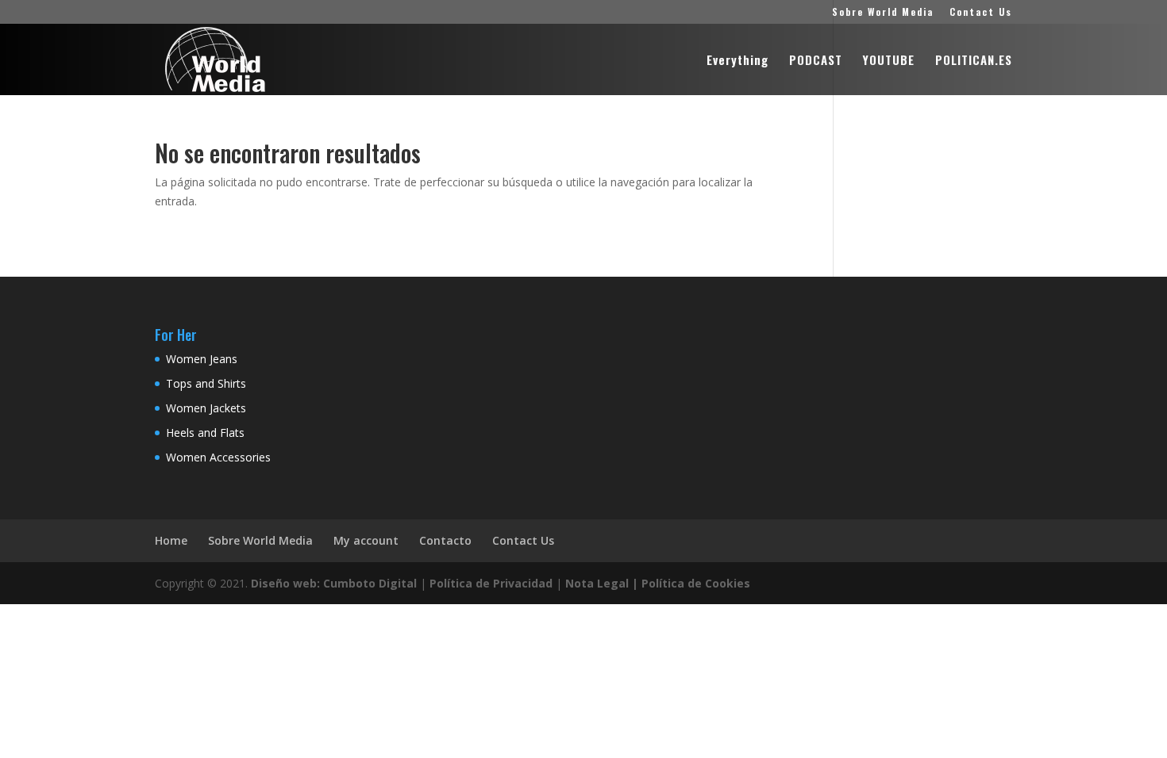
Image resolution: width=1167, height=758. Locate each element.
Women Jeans (201, 358)
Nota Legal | (601, 583)
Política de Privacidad (491, 583)
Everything (737, 61)
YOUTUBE (889, 61)
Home (171, 540)
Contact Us (980, 12)
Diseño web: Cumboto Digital (334, 583)
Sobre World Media (883, 12)
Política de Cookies (695, 583)
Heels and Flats (205, 432)
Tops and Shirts (206, 383)
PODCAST (815, 61)
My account (366, 540)
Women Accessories (218, 457)
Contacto (445, 540)
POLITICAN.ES (973, 61)
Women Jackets (206, 407)
